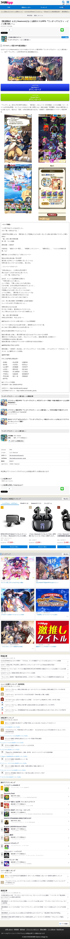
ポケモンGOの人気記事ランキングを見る (11, 777)
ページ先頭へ (64, 924)
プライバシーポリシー (32, 929)
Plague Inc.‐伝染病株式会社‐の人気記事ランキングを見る (14, 756)
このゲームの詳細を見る (17, 441)
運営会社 (22, 929)
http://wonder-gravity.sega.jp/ (17, 455)
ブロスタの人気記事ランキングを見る (10, 749)
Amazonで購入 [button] (14, 547)
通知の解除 (43, 929)
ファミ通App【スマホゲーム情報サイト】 (12, 11)
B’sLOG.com (60, 929)
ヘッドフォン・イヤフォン (10, 503)
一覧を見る (66, 499)
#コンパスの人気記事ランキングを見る (11, 727)
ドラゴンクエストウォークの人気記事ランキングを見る (15, 735)
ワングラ (10, 480)
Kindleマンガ (24, 503)
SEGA (3, 480)
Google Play (35, 97)
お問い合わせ (9, 929)
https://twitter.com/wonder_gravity (18, 458)
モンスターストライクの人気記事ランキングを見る (14, 770)
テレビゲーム (48, 503)
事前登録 (29, 15)
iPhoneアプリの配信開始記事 (52, 11)
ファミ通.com (52, 929)
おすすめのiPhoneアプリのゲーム (33, 11)
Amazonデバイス (36, 503)
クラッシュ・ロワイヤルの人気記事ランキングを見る (14, 763)
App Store (35, 87)
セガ (6, 480)
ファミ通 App (7, 2)
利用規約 (16, 929)
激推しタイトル (38, 15)
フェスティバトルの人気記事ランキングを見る (12, 742)
